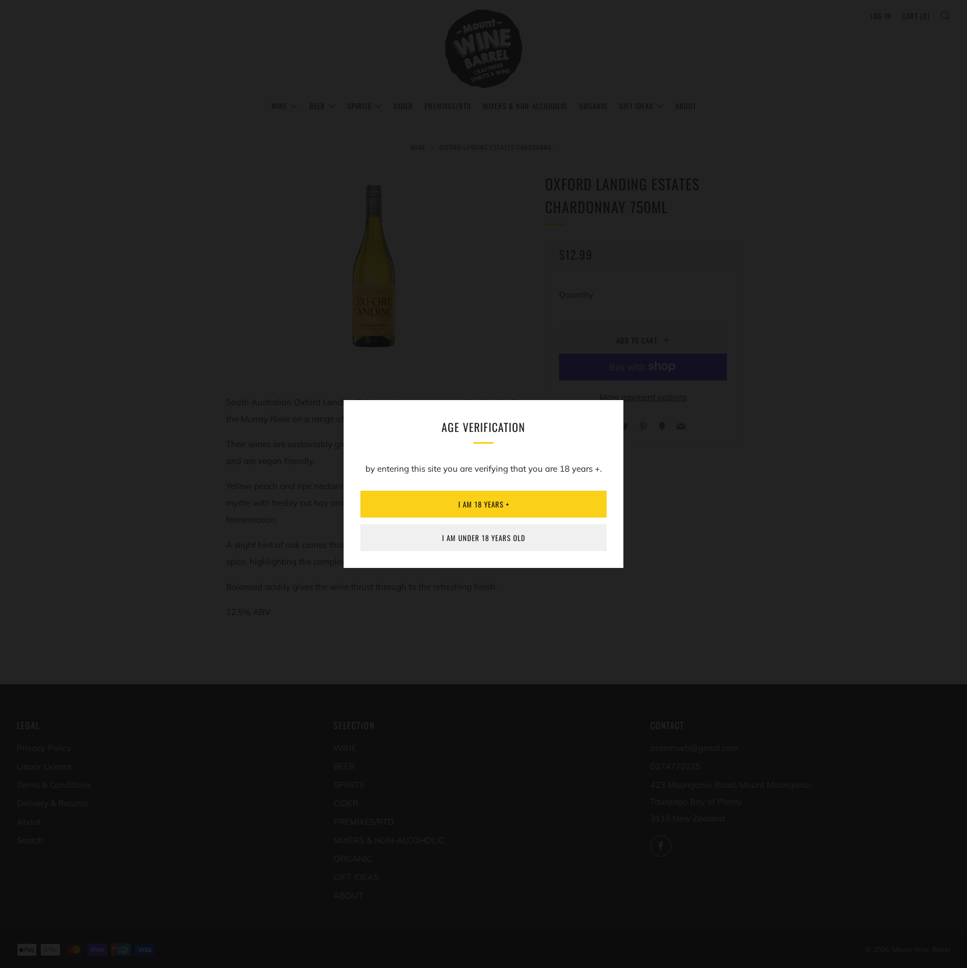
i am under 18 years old (483, 537)
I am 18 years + (483, 504)
